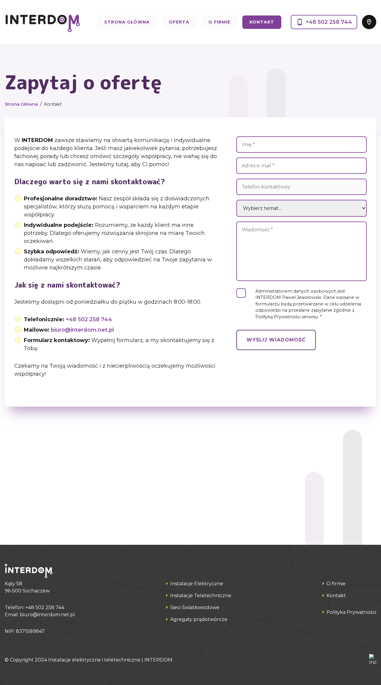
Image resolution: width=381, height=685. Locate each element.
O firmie (219, 22)
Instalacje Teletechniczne (200, 595)
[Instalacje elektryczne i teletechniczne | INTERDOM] (42, 22)
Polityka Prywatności (351, 612)
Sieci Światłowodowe (194, 607)
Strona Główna (127, 22)
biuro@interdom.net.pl (82, 330)
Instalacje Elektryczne (196, 583)
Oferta (179, 22)
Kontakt (261, 22)
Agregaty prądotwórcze (198, 619)
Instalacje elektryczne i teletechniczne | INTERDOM (110, 660)
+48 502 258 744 (329, 22)
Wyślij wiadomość (276, 340)
